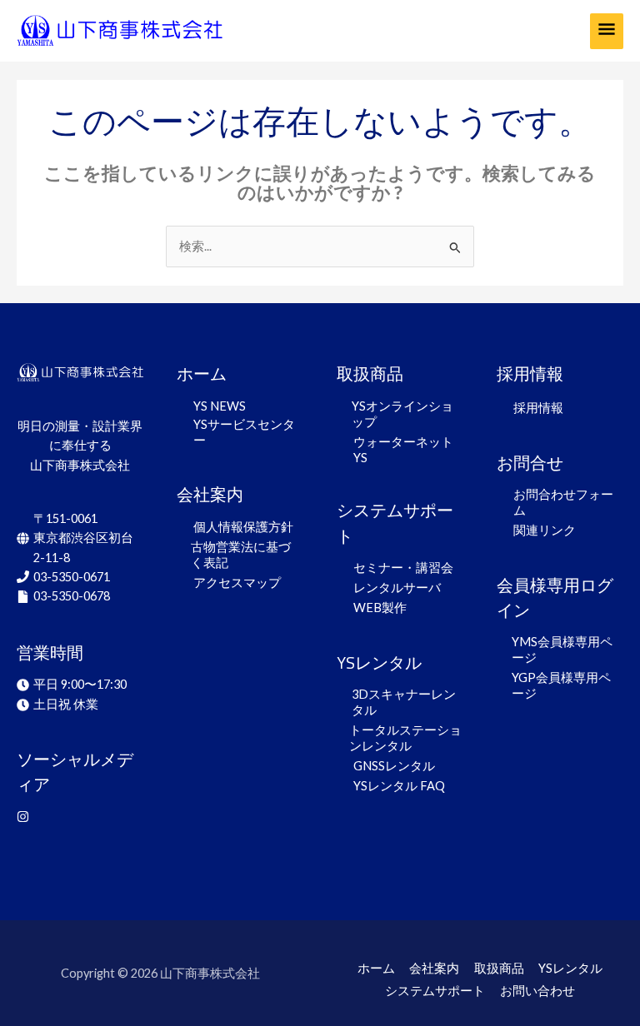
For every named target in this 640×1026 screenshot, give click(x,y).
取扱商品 (499, 968)
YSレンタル (570, 968)
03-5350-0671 (71, 577)
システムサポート (435, 991)
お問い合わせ (537, 991)
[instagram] (25, 816)
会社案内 (434, 968)
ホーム (376, 968)
